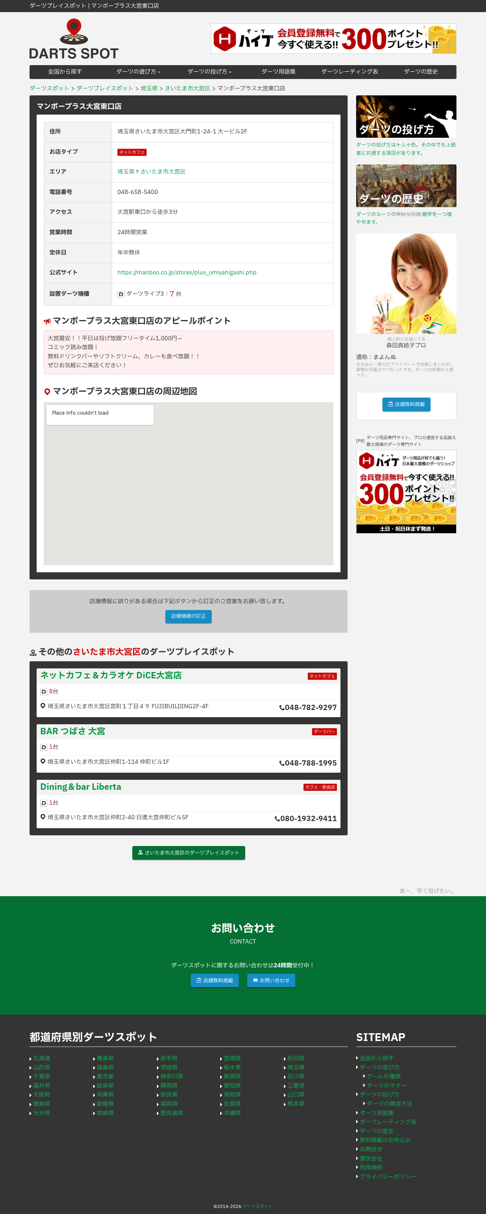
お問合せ (371, 1149)
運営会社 (371, 1159)
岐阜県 (105, 1086)
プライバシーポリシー (388, 1177)
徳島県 (41, 1104)
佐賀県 (232, 1104)
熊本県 (296, 1104)
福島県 (105, 1067)
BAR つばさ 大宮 (72, 731)
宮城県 (232, 1058)
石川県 (296, 1076)
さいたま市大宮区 (163, 172)
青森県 (105, 1058)
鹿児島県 (171, 1113)
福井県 (41, 1086)
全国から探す (65, 72)
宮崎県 (105, 1113)
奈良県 (169, 1095)
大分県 (41, 1113)
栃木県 (232, 1067)
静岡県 (169, 1086)
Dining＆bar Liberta (80, 787)
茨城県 (169, 1067)
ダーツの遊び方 (136, 72)
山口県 (296, 1095)
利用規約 (371, 1167)
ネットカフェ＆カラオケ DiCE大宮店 (111, 675)
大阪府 (41, 1095)
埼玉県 (125, 172)
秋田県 (296, 1058)
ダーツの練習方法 (389, 1104)
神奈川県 (171, 1076)
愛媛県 (105, 1104)
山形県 (41, 1067)
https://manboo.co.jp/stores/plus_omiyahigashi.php (187, 272)
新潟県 (232, 1076)
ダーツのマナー (387, 1086)
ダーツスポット (258, 1206)
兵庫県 (105, 1095)
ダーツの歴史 (421, 72)
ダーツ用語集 (279, 72)
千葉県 (41, 1076)
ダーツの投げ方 (207, 72)
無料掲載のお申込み (385, 1140)
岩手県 (169, 1058)
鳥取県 (232, 1095)
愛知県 (232, 1086)
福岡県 (169, 1104)
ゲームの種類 (384, 1076)
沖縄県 (232, 1113)
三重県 (296, 1086)
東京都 (105, 1076)
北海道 (41, 1058)
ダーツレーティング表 (349, 72)
